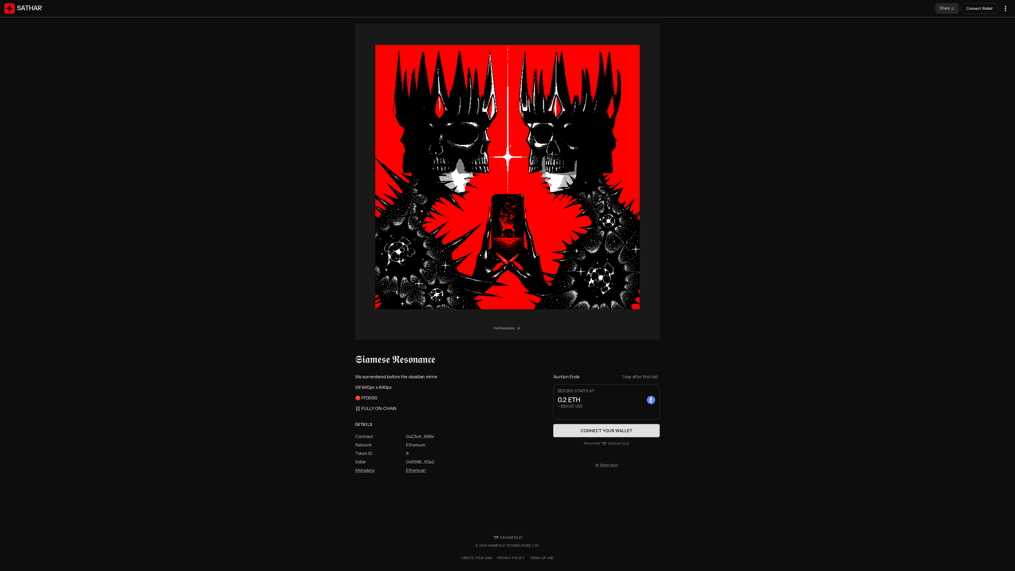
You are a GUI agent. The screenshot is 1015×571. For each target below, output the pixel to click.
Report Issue (609, 465)
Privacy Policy (510, 558)
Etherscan (416, 470)
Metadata (364, 470)
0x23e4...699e (420, 436)
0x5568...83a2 (420, 462)
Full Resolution (504, 328)
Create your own (477, 558)
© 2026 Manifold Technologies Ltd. (507, 546)
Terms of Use (541, 558)
